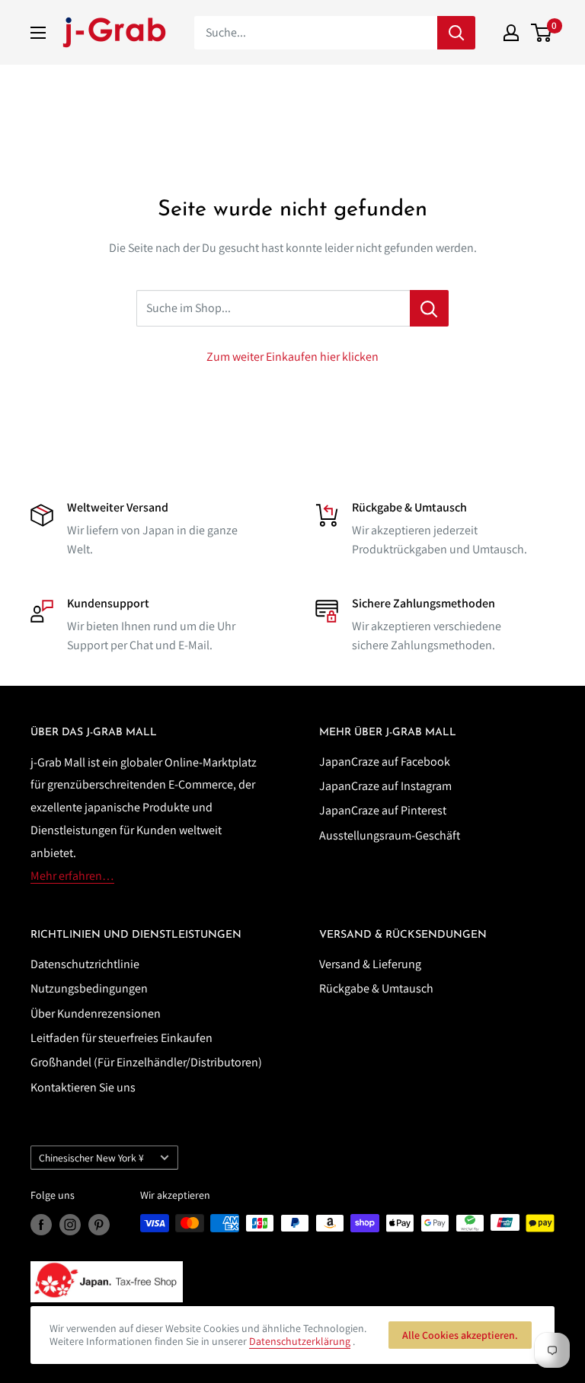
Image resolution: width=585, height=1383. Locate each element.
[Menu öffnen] (38, 33)
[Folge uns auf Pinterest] (99, 1225)
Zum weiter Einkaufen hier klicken (292, 357)
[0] (541, 33)
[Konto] (511, 32)
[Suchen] (456, 32)
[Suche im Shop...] (429, 308)
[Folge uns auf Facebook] (41, 1225)
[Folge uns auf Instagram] (70, 1225)
